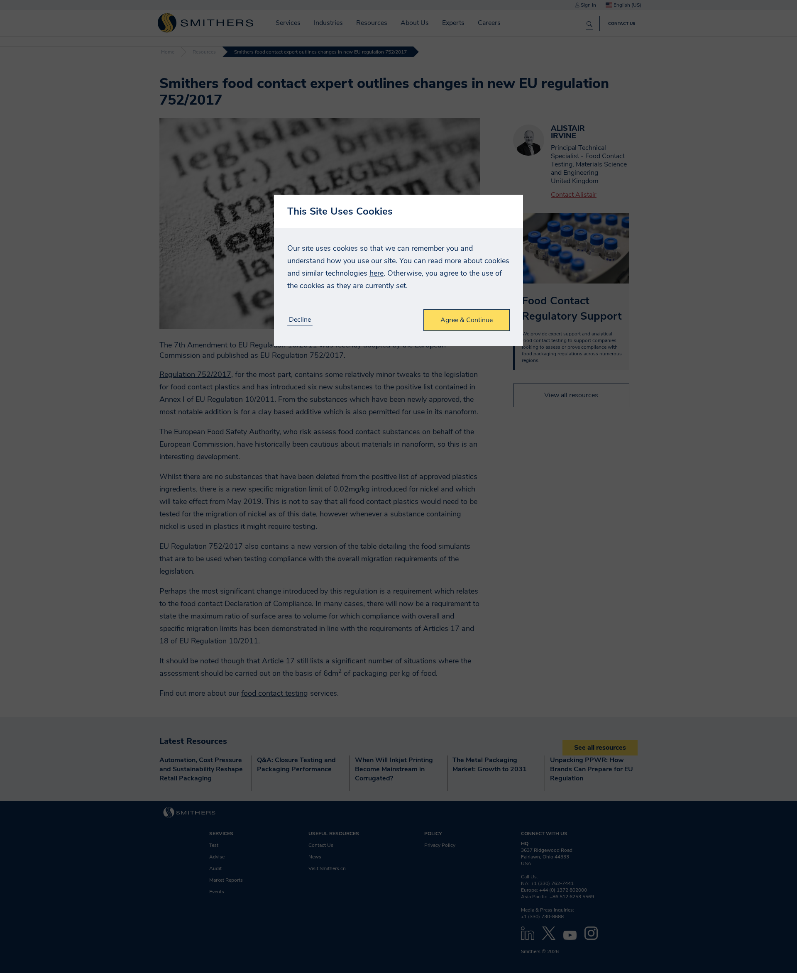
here (376, 273)
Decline (300, 319)
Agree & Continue (466, 320)
